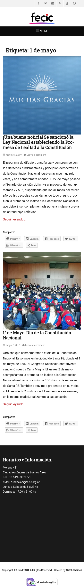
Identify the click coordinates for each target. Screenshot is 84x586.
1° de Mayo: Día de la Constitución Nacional (37, 335)
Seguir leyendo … (14, 219)
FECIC (25, 570)
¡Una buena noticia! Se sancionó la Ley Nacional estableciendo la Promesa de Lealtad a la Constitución (38, 142)
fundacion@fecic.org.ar (25, 482)
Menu (44, 31)
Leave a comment (36, 154)
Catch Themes (74, 570)
